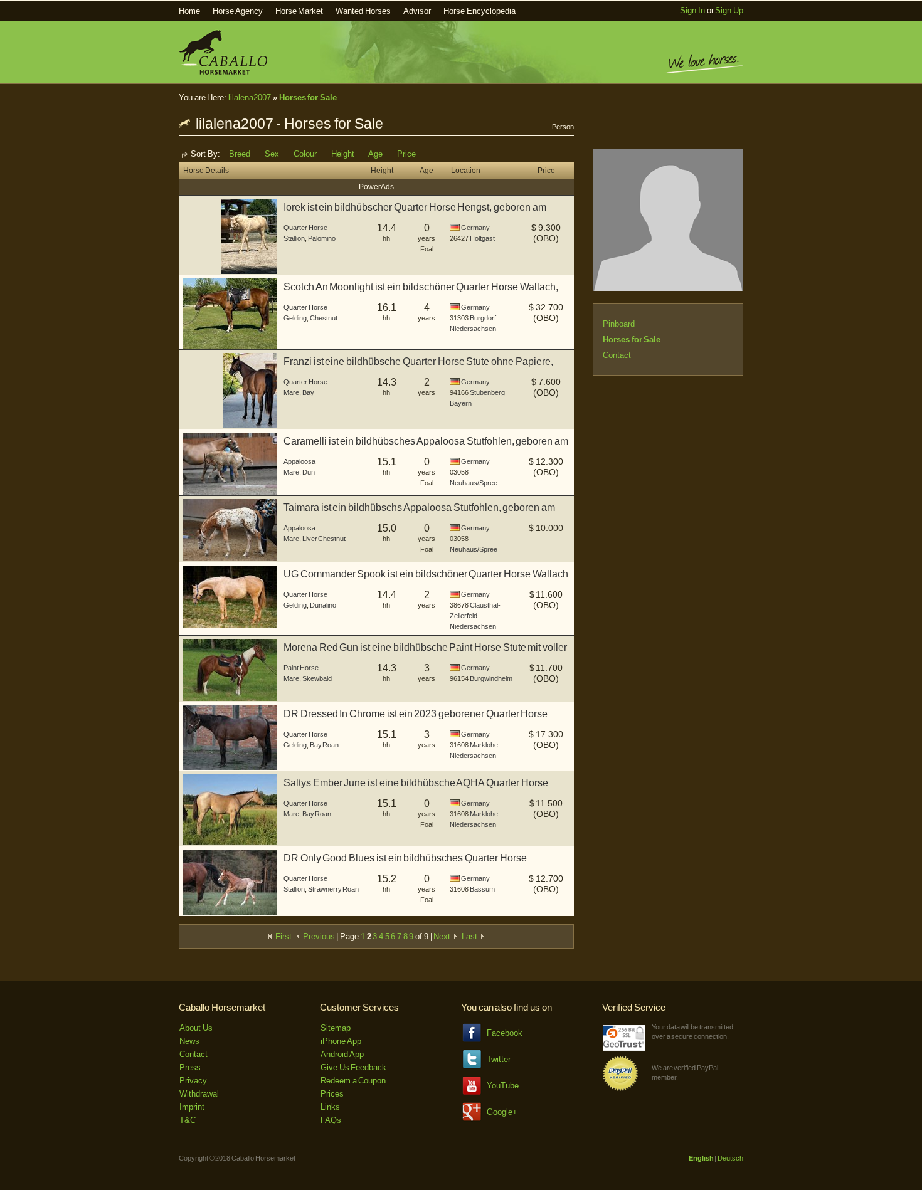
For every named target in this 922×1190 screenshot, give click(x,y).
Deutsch (730, 1158)
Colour (305, 154)
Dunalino (323, 605)
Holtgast (482, 238)
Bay (308, 392)
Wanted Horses (363, 11)
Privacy (193, 1080)
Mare (291, 392)
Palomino (322, 238)
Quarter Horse (305, 227)
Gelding (295, 318)
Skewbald (317, 678)
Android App (342, 1054)
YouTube (503, 1085)
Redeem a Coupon (353, 1080)
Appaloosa (299, 461)
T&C (187, 1120)
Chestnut (323, 318)
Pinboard (619, 324)
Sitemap (336, 1028)
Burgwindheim (491, 678)
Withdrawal (199, 1093)
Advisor (417, 11)
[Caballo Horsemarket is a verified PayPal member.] (620, 1088)
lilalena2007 (249, 97)
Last (470, 936)
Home (189, 11)
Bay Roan (324, 745)
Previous (318, 936)
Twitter (499, 1059)
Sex (272, 154)
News (189, 1041)
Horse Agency (238, 11)
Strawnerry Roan (333, 889)
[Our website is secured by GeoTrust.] (624, 1048)
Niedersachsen (473, 328)
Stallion (294, 238)
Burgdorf (483, 318)
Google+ (502, 1112)
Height (342, 154)
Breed (239, 154)
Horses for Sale (308, 97)
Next (442, 936)
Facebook (504, 1033)
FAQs (331, 1120)
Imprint (191, 1107)
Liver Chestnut (324, 538)
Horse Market (299, 11)
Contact (617, 355)
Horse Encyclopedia (479, 11)
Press (190, 1067)
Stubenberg (487, 392)
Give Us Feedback (353, 1067)
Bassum (482, 889)
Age (375, 154)
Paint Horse (301, 667)
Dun (308, 472)
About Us (196, 1028)
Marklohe (484, 745)
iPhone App (341, 1041)
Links (330, 1107)
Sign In (692, 10)
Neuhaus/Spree (473, 483)
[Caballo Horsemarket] (223, 71)
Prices (332, 1093)
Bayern (461, 403)
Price (406, 154)
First (282, 936)
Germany (475, 227)
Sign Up (729, 10)
